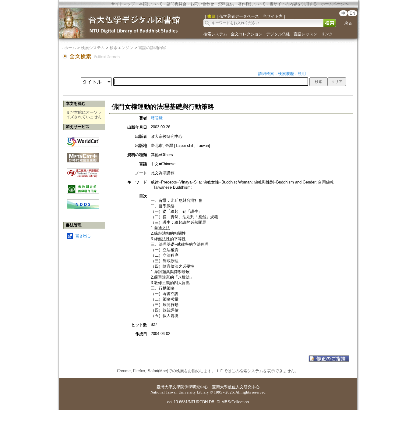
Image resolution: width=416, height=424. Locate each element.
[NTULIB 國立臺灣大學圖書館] (83, 171)
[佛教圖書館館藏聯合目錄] (83, 186)
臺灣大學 (164, 387)
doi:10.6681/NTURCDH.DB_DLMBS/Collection (208, 402)
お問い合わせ (202, 4)
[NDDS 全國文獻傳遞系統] (83, 207)
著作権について (252, 4)
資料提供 (226, 4)
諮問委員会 (176, 4)
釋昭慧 (157, 118)
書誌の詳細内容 (152, 47)
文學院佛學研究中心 (190, 387)
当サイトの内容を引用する (293, 4)
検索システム (215, 34)
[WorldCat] (83, 140)
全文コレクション (247, 34)
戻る (348, 23)
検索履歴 (286, 73)
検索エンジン (121, 47)
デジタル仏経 (278, 34)
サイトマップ (123, 4)
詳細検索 (266, 73)
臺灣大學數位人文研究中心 (235, 387)
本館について (151, 4)
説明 (302, 73)
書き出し (83, 235)
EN (352, 13)
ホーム (70, 47)
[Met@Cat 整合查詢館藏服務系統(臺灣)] (83, 155)
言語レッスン (305, 34)
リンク (327, 34)
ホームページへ (335, 4)
